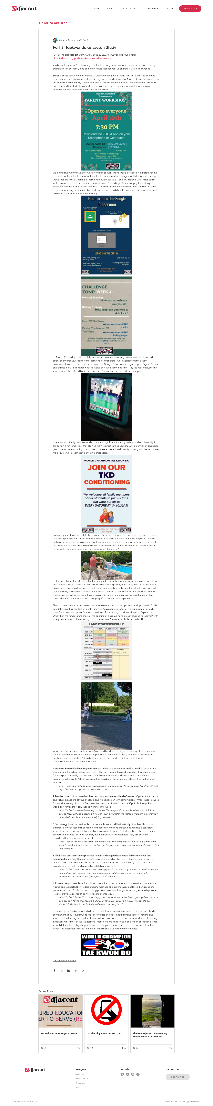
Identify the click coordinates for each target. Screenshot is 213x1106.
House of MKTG (30, 1102)
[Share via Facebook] (54, 970)
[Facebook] (138, 1074)
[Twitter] (122, 1074)
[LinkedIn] (127, 1074)
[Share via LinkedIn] (68, 970)
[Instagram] (132, 1074)
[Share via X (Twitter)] (61, 970)
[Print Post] (82, 970)
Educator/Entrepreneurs (64, 961)
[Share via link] (75, 970)
